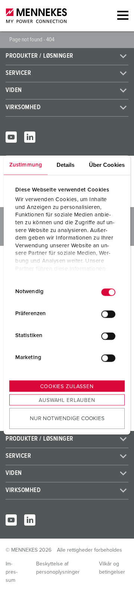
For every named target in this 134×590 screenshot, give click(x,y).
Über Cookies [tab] (107, 164)
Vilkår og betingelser (112, 568)
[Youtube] (11, 137)
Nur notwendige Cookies (67, 418)
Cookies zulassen (66, 386)
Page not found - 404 (31, 39)
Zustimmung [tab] (25, 164)
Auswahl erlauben (67, 400)
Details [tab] (66, 164)
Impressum (11, 572)
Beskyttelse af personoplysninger (58, 568)
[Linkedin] (29, 137)
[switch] (108, 314)
